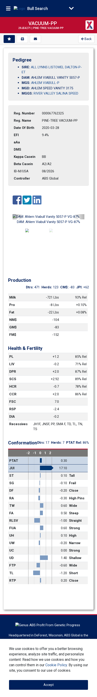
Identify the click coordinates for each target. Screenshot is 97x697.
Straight (75, 521)
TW (12, 506)
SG (11, 483)
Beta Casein (23, 164)
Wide (73, 506)
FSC (12, 402)
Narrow (75, 543)
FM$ (12, 335)
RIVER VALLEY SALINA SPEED (56, 93)
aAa (17, 142)
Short (73, 573)
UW (12, 543)
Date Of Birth (24, 128)
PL (11, 357)
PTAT (13, 461)
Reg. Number (24, 113)
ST (11, 476)
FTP (12, 565)
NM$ (13, 320)
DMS (17, 149)
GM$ (13, 327)
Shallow (75, 558)
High (72, 535)
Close (73, 490)
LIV (11, 364)
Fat (11, 312)
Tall (72, 476)
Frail (72, 483)
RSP (12, 409)
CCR (12, 394)
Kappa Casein (24, 157)
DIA (12, 417)
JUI (11, 468)
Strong (74, 528)
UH (11, 535)
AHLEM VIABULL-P (45, 83)
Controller (22, 178)
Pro (12, 305)
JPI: (79, 287)
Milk (12, 297)
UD (11, 558)
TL (11, 573)
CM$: (64, 287)
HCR (12, 386)
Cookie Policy (56, 665)
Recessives (18, 424)
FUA (12, 528)
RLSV (13, 521)
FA (11, 513)
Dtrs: (30, 287)
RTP (12, 580)
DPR (12, 372)
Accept (49, 685)
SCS (12, 379)
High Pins (76, 498)
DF (11, 490)
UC (11, 550)
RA (11, 498)
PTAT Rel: (74, 443)
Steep (74, 513)
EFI (16, 135)
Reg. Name (22, 121)
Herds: (47, 287)
